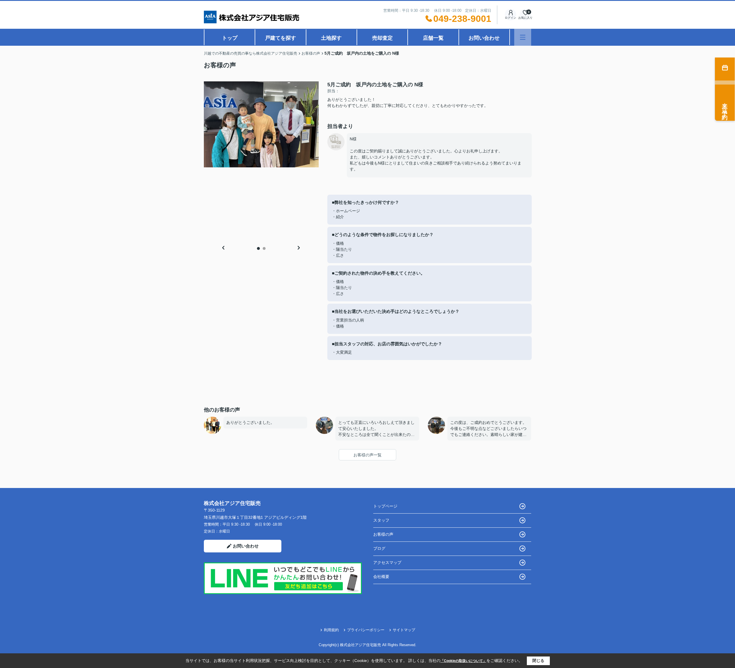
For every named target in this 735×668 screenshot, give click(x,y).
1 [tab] (258, 248)
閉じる (538, 660)
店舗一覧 (433, 38)
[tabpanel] (261, 124)
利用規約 (331, 630)
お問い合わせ (484, 38)
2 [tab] (264, 248)
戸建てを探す (280, 38)
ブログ (379, 548)
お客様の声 (383, 534)
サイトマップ (404, 630)
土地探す (331, 38)
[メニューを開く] (522, 37)
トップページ (385, 506)
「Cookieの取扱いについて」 (463, 661)
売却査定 (382, 38)
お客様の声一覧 (367, 455)
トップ (229, 38)
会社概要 (381, 576)
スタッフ (381, 520)
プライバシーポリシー (365, 630)
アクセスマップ (387, 562)
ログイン (510, 17)
